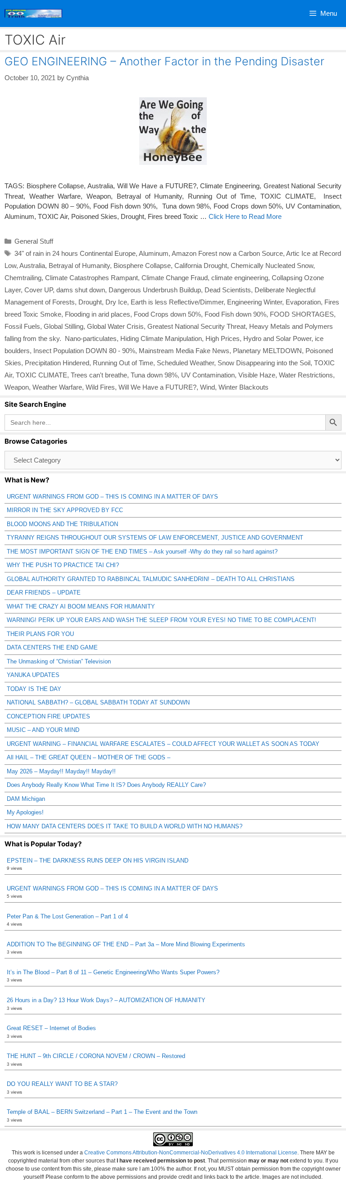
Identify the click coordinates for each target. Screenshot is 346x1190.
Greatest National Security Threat (196, 326)
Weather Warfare (57, 387)
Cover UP (38, 290)
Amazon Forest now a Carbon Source (227, 253)
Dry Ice (116, 302)
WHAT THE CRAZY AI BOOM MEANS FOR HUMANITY (81, 606)
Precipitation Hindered (57, 363)
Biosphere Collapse (142, 265)
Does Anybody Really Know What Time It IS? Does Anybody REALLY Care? (106, 784)
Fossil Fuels (22, 326)
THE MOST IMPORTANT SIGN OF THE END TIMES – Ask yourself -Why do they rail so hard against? (142, 551)
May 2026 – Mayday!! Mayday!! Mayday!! (61, 771)
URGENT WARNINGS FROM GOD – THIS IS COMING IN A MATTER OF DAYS (112, 496)
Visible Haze (256, 375)
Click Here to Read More (245, 216)
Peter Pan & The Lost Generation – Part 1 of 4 (67, 916)
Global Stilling (63, 326)
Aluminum (153, 253)
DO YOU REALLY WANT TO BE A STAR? (62, 1084)
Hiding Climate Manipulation (161, 338)
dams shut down (80, 290)
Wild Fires (100, 387)
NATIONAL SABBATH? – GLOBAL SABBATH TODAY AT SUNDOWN (98, 702)
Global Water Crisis (115, 326)
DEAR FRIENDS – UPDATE (44, 592)
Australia (32, 265)
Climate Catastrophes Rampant (91, 278)
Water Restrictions (306, 375)
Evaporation (303, 302)
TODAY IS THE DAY (34, 689)
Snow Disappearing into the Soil (264, 363)
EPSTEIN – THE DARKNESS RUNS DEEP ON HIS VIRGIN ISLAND (97, 860)
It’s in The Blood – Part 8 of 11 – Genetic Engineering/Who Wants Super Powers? (113, 972)
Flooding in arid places (97, 314)
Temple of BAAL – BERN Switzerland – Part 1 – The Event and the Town (102, 1111)
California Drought (200, 265)
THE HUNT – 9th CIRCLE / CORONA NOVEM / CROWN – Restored (96, 1056)
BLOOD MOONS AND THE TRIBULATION (62, 524)
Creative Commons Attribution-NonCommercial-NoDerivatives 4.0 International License (190, 1152)
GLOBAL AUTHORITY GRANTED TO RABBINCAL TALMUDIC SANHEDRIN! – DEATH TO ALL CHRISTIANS (151, 579)
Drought (90, 302)
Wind (207, 387)
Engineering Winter (254, 302)
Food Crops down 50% (167, 314)
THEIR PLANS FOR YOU (40, 634)
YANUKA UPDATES (33, 675)
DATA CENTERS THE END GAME (52, 647)
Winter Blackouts (244, 387)
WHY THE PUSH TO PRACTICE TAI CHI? (63, 565)
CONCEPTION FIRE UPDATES (48, 716)
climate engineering (239, 278)
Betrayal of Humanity (79, 265)
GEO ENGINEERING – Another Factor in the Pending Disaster (164, 61)
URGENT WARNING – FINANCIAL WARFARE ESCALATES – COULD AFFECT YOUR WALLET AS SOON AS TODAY (163, 743)
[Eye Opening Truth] (33, 14)
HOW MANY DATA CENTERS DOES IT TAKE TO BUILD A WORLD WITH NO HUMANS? (124, 826)
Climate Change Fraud (174, 278)
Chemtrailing (23, 278)
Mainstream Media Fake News (184, 350)
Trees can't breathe (99, 375)
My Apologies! (25, 812)
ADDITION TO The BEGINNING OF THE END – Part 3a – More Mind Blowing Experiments (126, 944)
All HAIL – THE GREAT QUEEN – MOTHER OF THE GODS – (88, 757)
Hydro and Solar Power (277, 338)
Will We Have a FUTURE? (157, 387)
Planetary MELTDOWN (267, 350)
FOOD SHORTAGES (302, 314)
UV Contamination (208, 375)
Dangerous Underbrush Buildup (155, 290)
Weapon (17, 387)
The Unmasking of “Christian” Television (59, 661)
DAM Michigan (26, 798)
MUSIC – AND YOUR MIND (43, 730)
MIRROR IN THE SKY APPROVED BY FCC (65, 510)
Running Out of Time (123, 363)
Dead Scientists (228, 290)
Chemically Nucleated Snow (272, 265)
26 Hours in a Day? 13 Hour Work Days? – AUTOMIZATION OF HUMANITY (106, 1000)
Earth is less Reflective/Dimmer (177, 302)
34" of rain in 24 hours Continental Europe (75, 253)
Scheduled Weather (185, 363)
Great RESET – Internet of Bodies (51, 1028)
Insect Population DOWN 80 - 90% (84, 350)
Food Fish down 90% (235, 314)
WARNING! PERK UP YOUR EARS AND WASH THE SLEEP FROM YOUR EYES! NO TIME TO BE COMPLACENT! (161, 620)
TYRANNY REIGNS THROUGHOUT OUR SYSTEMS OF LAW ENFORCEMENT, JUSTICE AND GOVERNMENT (155, 537)
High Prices (222, 338)
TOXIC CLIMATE (41, 375)
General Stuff (33, 241)
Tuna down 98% (154, 375)
